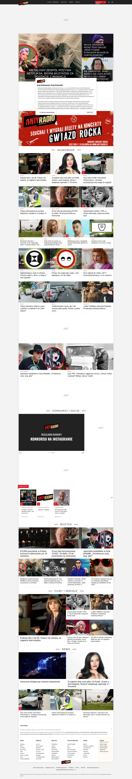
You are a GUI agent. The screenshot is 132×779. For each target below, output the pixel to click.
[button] (48, 452)
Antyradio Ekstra (43, 507)
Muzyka (66, 524)
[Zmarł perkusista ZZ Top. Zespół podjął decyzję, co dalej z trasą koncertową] (54, 567)
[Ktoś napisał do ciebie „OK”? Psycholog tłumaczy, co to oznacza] (97, 258)
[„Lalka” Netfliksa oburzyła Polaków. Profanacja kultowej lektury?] (97, 291)
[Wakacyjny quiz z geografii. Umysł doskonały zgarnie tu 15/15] (78, 228)
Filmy (22, 175)
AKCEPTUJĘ (90, 112)
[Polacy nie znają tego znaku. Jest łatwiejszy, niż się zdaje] (66, 258)
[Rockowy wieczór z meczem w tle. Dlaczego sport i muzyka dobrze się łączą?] (30, 228)
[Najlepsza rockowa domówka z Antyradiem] (51, 432)
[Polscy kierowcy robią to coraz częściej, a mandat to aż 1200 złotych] (34, 291)
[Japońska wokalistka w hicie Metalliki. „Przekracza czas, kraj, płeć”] (42, 356)
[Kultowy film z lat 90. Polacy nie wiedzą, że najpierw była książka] (34, 163)
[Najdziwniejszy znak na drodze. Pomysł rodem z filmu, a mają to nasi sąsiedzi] (34, 258)
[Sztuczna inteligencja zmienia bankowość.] (42, 665)
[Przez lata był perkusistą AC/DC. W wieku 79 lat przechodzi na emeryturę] (66, 196)
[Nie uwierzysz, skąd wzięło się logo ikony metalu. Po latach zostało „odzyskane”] (97, 69)
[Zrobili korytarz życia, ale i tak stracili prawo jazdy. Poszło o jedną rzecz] (66, 291)
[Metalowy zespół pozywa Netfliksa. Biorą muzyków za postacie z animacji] (50, 57)
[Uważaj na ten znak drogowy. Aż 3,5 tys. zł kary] (101, 228)
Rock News (55, 209)
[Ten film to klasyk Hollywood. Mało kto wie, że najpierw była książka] (101, 627)
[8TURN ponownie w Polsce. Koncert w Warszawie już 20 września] (34, 537)
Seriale (86, 209)
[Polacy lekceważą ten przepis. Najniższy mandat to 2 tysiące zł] (34, 196)
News (53, 175)
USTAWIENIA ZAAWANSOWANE (46, 112)
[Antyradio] (24, 3)
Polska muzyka (72, 740)
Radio (85, 740)
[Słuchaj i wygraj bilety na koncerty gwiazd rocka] (66, 128)
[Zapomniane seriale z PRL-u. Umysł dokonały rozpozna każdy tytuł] (97, 196)
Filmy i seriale (66, 591)
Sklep (102, 740)
